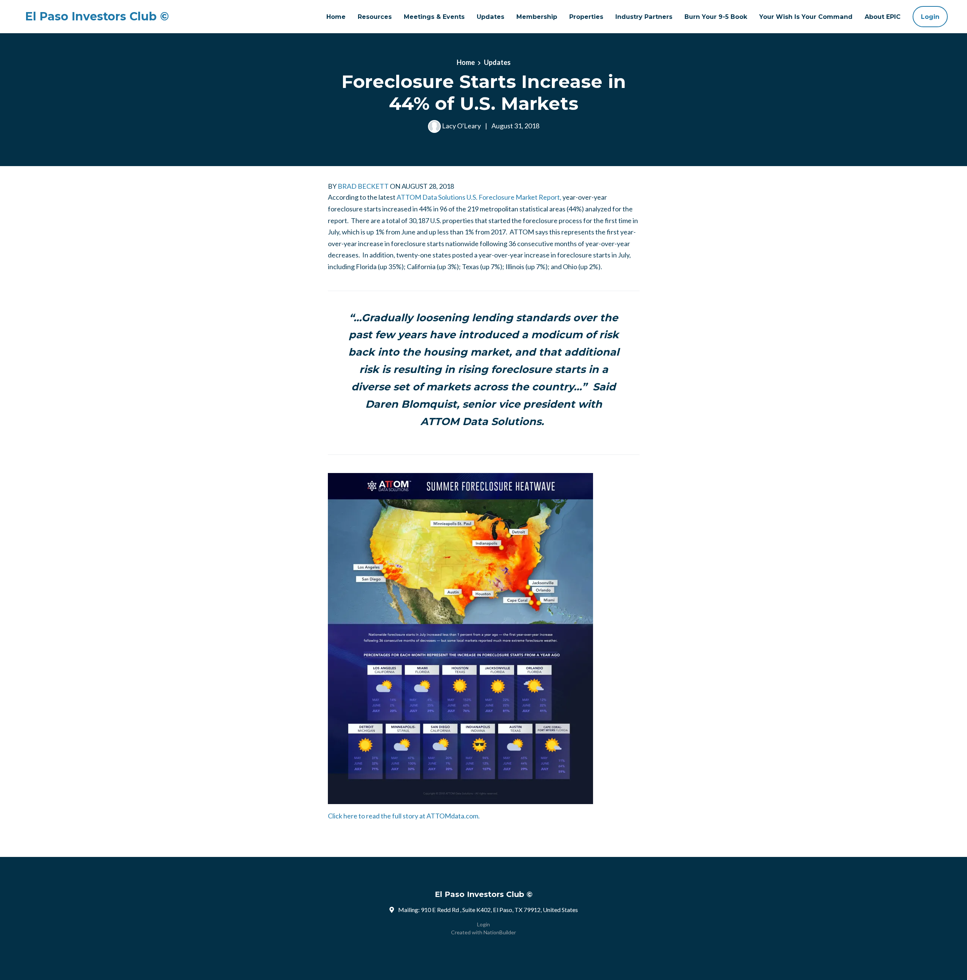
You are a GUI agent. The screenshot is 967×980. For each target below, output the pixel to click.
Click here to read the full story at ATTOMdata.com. (404, 816)
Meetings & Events (434, 16)
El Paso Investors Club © (97, 16)
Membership (536, 16)
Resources (375, 16)
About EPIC (883, 16)
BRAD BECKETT (363, 186)
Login (930, 16)
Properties (586, 16)
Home (336, 16)
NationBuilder (500, 932)
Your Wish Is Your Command (806, 16)
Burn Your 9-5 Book (715, 16)
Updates (490, 16)
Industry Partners (643, 16)
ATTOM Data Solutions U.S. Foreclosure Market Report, (479, 197)
